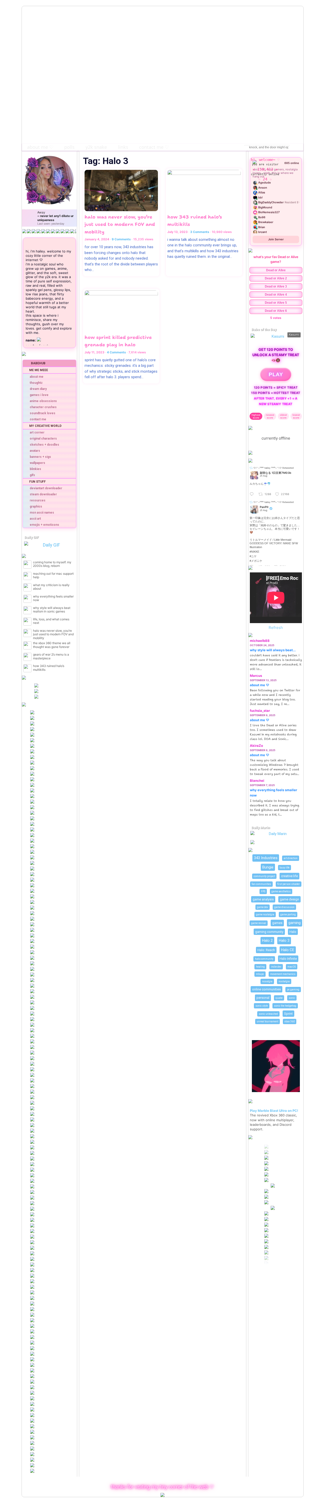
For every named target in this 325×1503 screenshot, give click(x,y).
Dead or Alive (276, 270)
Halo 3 (284, 940)
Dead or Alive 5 (276, 302)
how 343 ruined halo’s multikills (48, 667)
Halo (292, 932)
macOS (291, 966)
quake (279, 998)
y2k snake (96, 147)
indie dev (276, 966)
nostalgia (284, 981)
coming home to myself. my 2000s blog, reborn (52, 564)
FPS (263, 891)
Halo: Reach (266, 950)
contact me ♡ (154, 147)
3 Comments (199, 232)
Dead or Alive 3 (276, 286)
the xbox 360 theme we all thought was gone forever (51, 644)
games (277, 923)
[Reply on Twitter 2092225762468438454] (252, 494)
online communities (266, 989)
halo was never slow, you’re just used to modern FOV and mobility (53, 634)
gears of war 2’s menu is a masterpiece (51, 656)
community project (264, 876)
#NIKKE (254, 551)
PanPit (264, 507)
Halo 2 (267, 940)
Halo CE (287, 950)
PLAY (276, 374)
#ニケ (253, 556)
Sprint (288, 1014)
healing (260, 966)
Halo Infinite (288, 959)
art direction (291, 858)
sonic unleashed (268, 1013)
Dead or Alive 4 (276, 294)
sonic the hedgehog (285, 1005)
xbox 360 (289, 1021)
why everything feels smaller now (53, 598)
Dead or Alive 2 (276, 278)
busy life (284, 867)
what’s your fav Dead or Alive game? (275, 259)
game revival (258, 923)
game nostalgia (265, 914)
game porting (288, 914)
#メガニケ (256, 560)
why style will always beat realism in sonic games (51, 609)
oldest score (283, 416)
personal (262, 998)
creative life (289, 876)
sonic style (261, 1005)
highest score (256, 416)
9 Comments (121, 239)
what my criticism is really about (51, 586)
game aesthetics (281, 891)
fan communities (261, 884)
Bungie (267, 867)
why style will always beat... (273, 650)
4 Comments (116, 352)
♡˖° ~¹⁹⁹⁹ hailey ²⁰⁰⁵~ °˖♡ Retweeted (273, 468)
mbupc (260, 974)
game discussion (284, 907)
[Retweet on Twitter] (251, 467)
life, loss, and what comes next (51, 621)
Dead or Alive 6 (276, 311)
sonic (292, 998)
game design (289, 899)
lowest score (296, 416)
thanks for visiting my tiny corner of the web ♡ (162, 1487)
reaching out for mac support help (53, 575)
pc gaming (293, 989)
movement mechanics (283, 974)
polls (69, 147)
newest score (270, 416)
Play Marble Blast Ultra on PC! (274, 1111)
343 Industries (266, 858)
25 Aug (263, 475)
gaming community (269, 932)
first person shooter (288, 884)
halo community (264, 958)
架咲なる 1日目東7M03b (275, 473)
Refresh (276, 627)
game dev (262, 907)
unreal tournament (267, 1021)
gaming (294, 922)
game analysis (263, 899)
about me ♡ (40, 147)
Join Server (276, 239)
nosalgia (267, 981)
